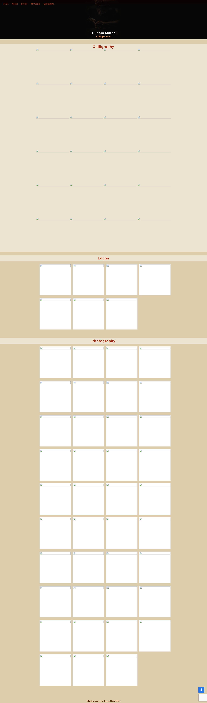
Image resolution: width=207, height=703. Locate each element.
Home (5, 4)
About (15, 4)
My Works (35, 4)
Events (24, 4)
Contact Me (49, 4)
